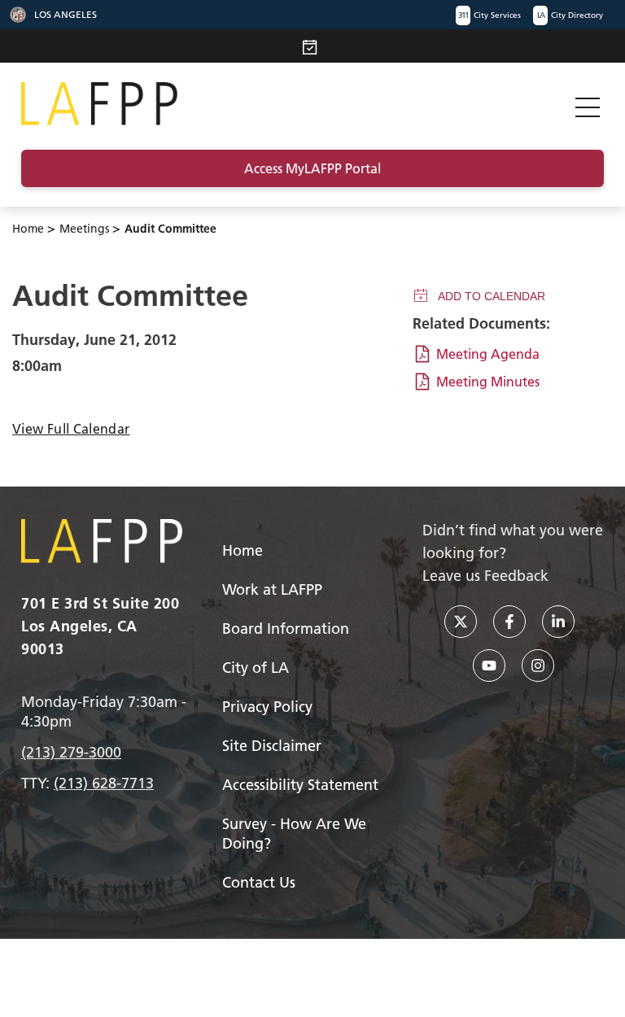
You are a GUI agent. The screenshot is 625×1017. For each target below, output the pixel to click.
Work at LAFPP (272, 589)
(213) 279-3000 (71, 752)
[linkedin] (558, 621)
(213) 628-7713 (104, 783)
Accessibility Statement (300, 784)
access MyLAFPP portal (312, 168)
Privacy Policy (267, 706)
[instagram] (538, 665)
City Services (489, 15)
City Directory (570, 15)
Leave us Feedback (485, 575)
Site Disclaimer (271, 745)
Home (28, 228)
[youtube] (489, 665)
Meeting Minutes (488, 381)
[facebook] (509, 621)
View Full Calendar (70, 429)
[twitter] (460, 621)
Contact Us (258, 882)
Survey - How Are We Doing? (294, 833)
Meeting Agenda (488, 354)
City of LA (255, 667)
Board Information (285, 628)
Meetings (84, 228)
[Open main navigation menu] (587, 103)
